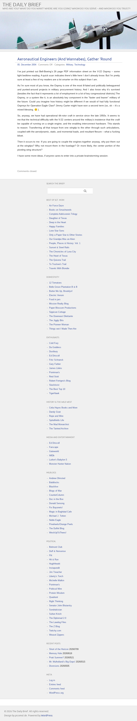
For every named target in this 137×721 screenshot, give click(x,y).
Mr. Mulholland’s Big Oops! (62, 661)
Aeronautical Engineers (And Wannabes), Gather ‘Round (64, 59)
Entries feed (55, 684)
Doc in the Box (56, 499)
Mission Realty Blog (58, 303)
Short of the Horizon (58, 649)
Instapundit (54, 568)
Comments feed (56, 688)
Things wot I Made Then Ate (62, 328)
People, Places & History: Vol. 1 (64, 243)
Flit (50, 555)
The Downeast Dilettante (61, 316)
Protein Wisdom (56, 593)
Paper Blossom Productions (62, 308)
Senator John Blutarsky (60, 605)
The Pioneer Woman (59, 324)
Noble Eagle (55, 520)
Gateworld (54, 451)
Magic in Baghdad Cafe (60, 511)
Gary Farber (55, 364)
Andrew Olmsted (57, 478)
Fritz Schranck (56, 360)
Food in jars (54, 299)
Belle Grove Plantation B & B (63, 287)
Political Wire (55, 589)
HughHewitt (54, 563)
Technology (79, 64)
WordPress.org (56, 693)
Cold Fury (53, 343)
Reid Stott (54, 376)
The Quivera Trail (57, 260)
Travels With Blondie (59, 268)
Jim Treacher (55, 572)
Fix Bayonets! (56, 507)
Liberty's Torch (56, 576)
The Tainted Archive (58, 428)
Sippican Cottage (57, 312)
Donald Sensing (56, 503)
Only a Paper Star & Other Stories (65, 235)
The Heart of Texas (58, 256)
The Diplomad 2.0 (57, 618)
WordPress (46, 715)
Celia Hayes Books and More (63, 407)
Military (69, 64)
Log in (52, 680)
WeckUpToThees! (57, 532)
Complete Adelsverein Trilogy (63, 214)
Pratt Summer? (56, 657)
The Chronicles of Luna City (62, 251)
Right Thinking (56, 601)
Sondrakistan (55, 609)
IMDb (51, 455)
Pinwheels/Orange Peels (61, 524)
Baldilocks (54, 482)
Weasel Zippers (56, 635)
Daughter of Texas (58, 218)
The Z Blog (54, 626)
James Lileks (55, 368)
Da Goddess (55, 347)
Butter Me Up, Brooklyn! (61, 291)
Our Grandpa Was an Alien (62, 239)
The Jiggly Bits (56, 320)
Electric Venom (56, 295)
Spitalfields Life (56, 420)
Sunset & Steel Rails (59, 247)
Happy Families (56, 226)
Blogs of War (55, 491)
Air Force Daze (56, 205)
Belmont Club (55, 547)
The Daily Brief (22, 4)
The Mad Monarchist (59, 424)
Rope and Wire (56, 416)
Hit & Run (53, 559)
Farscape (53, 447)
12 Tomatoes (55, 282)
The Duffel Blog (56, 528)
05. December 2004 (26, 64)
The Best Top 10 (57, 389)
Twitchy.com (55, 630)
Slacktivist (54, 385)
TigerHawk (54, 393)
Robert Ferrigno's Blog (60, 380)
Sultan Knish (55, 614)
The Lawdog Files (57, 622)
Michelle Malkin (56, 580)
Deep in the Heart (57, 222)
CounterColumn (56, 495)
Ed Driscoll (54, 355)
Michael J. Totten (57, 516)
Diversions (54, 666)
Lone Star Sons (56, 230)
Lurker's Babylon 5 (58, 459)
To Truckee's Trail (57, 264)
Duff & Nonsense (57, 551)
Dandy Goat (55, 412)
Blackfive (53, 486)
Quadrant (53, 597)
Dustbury (53, 351)
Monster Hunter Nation (60, 464)
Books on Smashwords (60, 210)
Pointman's (54, 372)
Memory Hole (55, 653)
